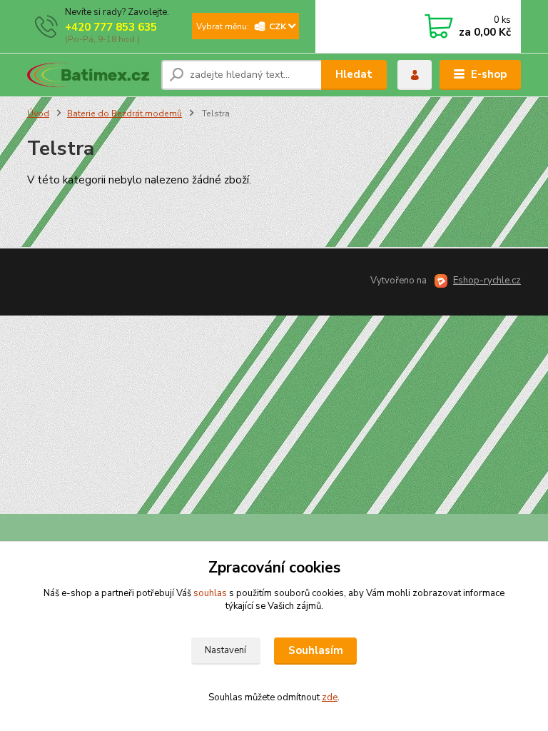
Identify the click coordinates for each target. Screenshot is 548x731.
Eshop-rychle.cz (487, 280)
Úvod (38, 113)
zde (330, 697)
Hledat (353, 74)
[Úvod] (89, 75)
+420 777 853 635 (111, 27)
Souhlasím (315, 650)
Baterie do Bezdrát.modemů (124, 113)
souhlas (210, 593)
